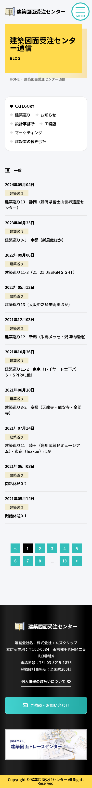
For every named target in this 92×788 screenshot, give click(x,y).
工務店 (50, 124)
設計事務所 (25, 124)
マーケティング (28, 132)
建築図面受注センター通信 (44, 79)
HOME (15, 79)
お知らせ (48, 115)
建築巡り (23, 115)
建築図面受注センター (41, 11)
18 (64, 561)
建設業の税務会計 (30, 141)
